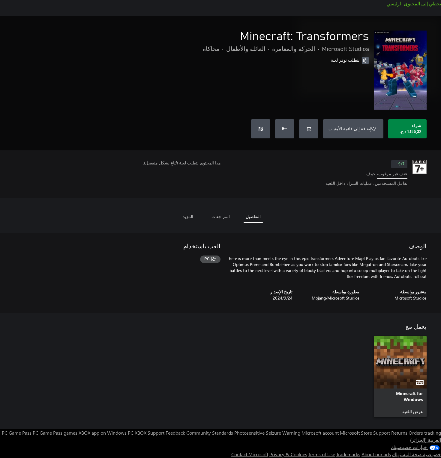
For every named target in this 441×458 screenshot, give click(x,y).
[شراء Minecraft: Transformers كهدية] (284, 128)
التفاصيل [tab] (253, 216)
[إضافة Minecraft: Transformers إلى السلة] (308, 128)
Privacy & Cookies (288, 454)
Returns (399, 433)
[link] (400, 376)
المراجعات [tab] (221, 216)
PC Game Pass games (55, 433)
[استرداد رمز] (260, 128)
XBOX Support (149, 433)
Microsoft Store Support (365, 433)
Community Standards (209, 433)
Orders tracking (425, 433)
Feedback (175, 433)
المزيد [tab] (188, 216)
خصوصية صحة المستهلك (416, 454)
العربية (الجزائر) (425, 440)
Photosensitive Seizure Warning (267, 433)
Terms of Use (321, 454)
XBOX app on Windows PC (106, 433)
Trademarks (348, 454)
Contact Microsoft (249, 454)
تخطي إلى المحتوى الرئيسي (413, 3)
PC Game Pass (17, 433)
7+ (402, 164)
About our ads (376, 454)
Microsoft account (320, 433)
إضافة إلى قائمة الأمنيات (349, 128)
